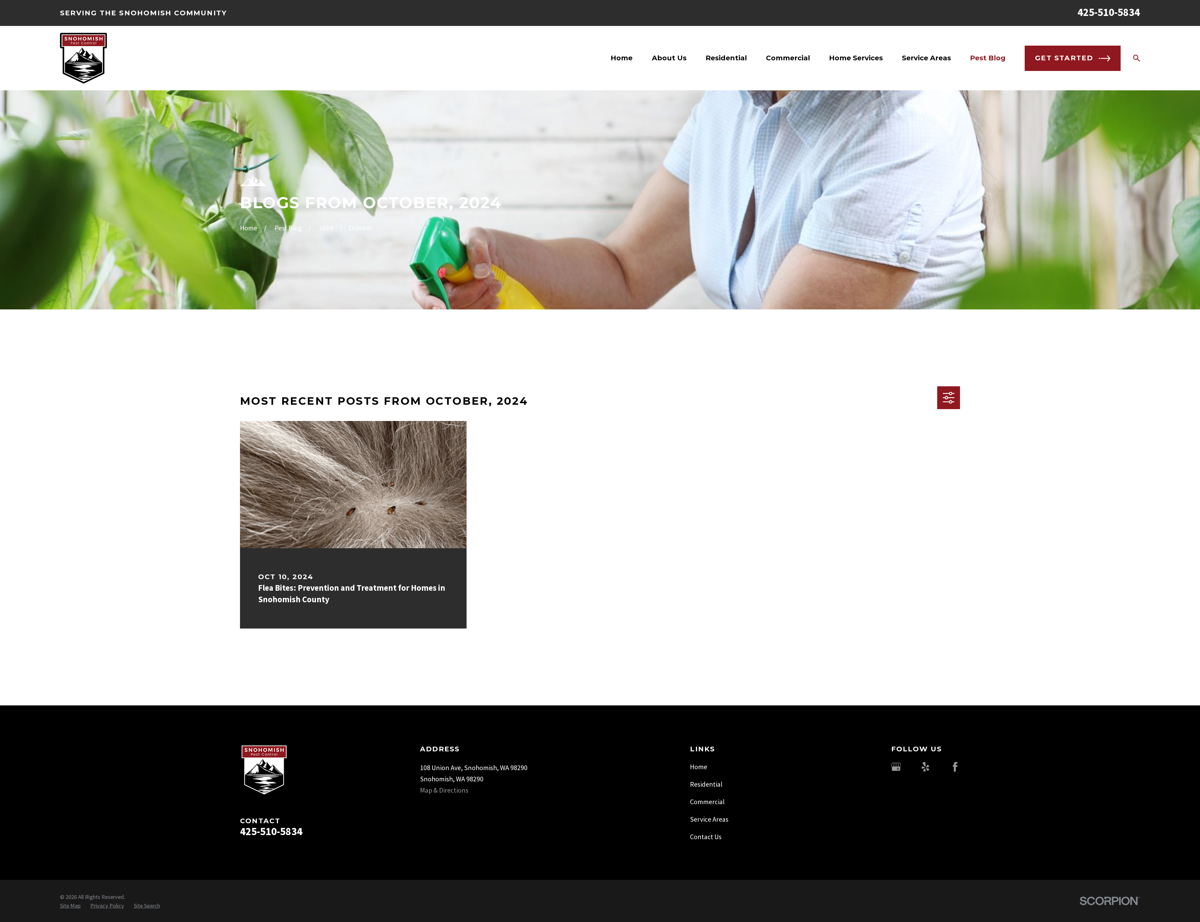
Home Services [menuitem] (856, 58)
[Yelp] (925, 767)
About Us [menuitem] (669, 58)
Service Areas (709, 819)
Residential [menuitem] (726, 58)
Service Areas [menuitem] (926, 58)
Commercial (707, 801)
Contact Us (706, 836)
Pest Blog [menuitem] (988, 58)
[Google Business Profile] (896, 767)
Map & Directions (444, 790)
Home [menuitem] (621, 58)
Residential (706, 784)
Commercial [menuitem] (788, 58)
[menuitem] (70, 906)
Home (698, 766)
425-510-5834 (1109, 12)
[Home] (83, 58)
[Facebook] (955, 767)
